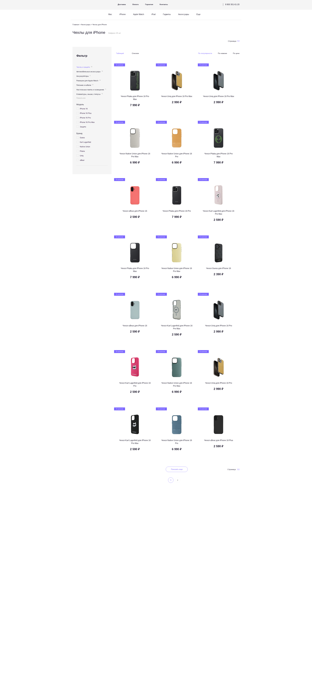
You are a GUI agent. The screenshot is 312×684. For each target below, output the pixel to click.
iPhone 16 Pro (85, 118)
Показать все (81, 98)
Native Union (85, 147)
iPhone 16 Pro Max (87, 122)
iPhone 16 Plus (85, 113)
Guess (82, 138)
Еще (198, 14)
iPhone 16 (84, 109)
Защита (83, 127)
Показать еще (177, 469)
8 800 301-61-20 (232, 4)
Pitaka (82, 151)
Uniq (81, 156)
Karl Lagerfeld (85, 142)
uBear (82, 160)
